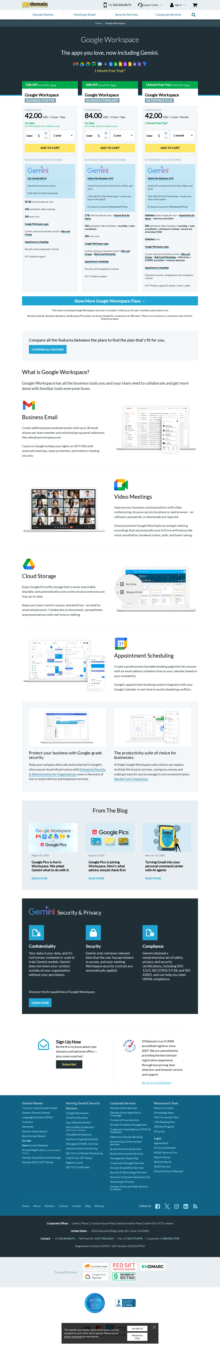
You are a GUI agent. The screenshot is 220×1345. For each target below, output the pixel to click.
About (37, 1205)
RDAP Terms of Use (165, 1152)
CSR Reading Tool (164, 1121)
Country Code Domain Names (40, 1108)
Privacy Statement (165, 1147)
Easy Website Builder (78, 1122)
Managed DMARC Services (82, 1143)
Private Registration (34, 1150)
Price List (159, 1131)
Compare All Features (48, 349)
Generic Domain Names (36, 1112)
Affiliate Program (164, 1126)
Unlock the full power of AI (100, 178)
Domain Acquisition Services (127, 1167)
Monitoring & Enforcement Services (126, 1143)
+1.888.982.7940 (169, 1238)
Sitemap (99, 1205)
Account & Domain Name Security (130, 1177)
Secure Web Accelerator (80, 1127)
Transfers (27, 1121)
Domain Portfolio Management (128, 1124)
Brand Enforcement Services (126, 1153)
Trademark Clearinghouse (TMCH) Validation (130, 1131)
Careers (76, 1205)
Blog (88, 1205)
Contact (63, 1205)
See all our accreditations (156, 1082)
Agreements (161, 1143)
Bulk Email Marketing (105, 254)
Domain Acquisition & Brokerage (41, 1157)
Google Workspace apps (37, 224)
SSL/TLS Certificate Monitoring (84, 1153)
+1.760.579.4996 (133, 1238)
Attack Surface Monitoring (81, 1148)
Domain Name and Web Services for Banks (129, 1188)
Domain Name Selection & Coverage (125, 1114)
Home (25, 1205)
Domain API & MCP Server (38, 1162)
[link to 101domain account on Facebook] (157, 1208)
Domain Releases (35, 1145)
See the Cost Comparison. (131, 779)
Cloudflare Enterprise (79, 1134)
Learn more (40, 1002)
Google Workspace (77, 1112)
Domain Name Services (123, 1108)
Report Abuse (162, 1157)
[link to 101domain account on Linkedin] (186, 1208)
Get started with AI (37, 178)
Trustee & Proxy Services (124, 1120)
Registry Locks (74, 1162)
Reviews (49, 1205)
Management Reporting (124, 1158)
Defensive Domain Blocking (126, 1136)
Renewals (27, 1126)
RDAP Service (162, 1166)
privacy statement (73, 1336)
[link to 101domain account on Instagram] (176, 1208)
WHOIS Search (163, 1161)
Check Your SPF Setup (79, 1157)
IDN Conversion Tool (166, 1117)
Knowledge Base (164, 1112)
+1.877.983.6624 (103, 1238)
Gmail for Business (77, 1117)
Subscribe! (69, 1064)
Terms (53, 85)
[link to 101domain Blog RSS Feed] (195, 1208)
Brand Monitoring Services (125, 1148)
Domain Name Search (34, 1131)
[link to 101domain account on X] (167, 1208)
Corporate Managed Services (127, 1163)
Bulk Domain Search (34, 1136)
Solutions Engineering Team (82, 1139)
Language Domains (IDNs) (37, 1117)
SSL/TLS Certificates (78, 1167)
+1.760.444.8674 (64, 1238)
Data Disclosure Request (168, 1171)
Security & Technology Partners (128, 1172)
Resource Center (164, 1108)
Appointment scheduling (36, 241)
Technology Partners (122, 1181)
